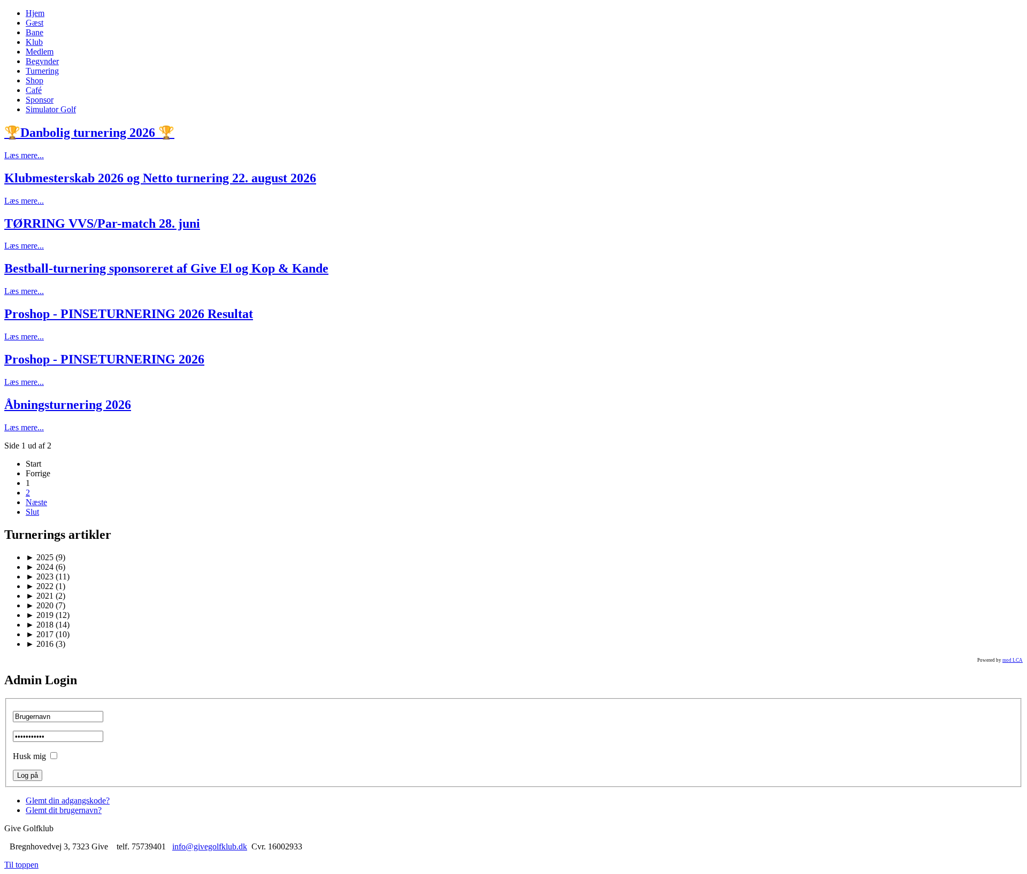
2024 (39, 566)
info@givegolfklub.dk (209, 846)
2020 (39, 605)
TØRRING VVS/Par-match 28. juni (102, 223)
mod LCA (1012, 660)
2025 (39, 557)
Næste (36, 502)
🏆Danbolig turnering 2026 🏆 (89, 133)
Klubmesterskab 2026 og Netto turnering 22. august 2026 (160, 178)
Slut (32, 511)
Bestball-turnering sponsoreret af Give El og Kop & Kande (166, 268)
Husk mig (29, 756)
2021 (39, 595)
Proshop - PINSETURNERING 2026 (104, 359)
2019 (39, 615)
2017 (39, 634)
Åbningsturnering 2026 (67, 405)
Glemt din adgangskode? (68, 800)
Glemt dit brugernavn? (64, 810)
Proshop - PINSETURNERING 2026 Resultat (128, 314)
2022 (39, 586)
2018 (39, 624)
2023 (39, 576)
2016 (39, 643)
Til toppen (21, 864)
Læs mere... (24, 155)
